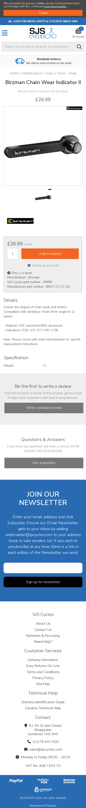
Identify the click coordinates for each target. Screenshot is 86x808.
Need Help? (43, 641)
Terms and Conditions (43, 672)
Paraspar (51, 805)
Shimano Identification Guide (43, 702)
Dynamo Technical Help (43, 708)
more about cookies (55, 6)
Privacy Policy (43, 678)
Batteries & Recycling (43, 635)
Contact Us (43, 629)
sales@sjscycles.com (45, 749)
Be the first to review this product (43, 91)
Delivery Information (43, 659)
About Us (43, 623)
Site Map (43, 683)
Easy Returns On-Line (43, 665)
